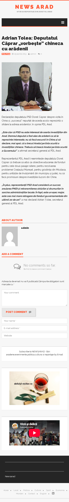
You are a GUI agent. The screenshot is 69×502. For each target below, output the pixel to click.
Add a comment (12, 254)
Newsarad (10, 476)
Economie (60, 490)
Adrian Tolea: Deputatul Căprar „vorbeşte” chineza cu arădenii (32, 43)
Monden (19, 494)
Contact (31, 494)
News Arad (34, 7)
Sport (48, 490)
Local (16, 490)
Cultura (38, 490)
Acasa (6, 490)
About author (12, 220)
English (43, 494)
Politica (6, 54)
